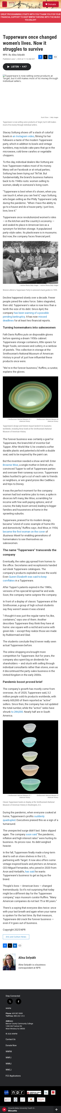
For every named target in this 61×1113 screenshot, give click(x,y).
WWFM (8, 1008)
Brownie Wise (10, 464)
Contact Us (10, 1039)
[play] (4, 1109)
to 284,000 (17, 711)
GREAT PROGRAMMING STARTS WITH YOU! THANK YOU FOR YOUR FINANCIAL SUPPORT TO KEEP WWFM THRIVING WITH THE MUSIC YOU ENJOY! (31, 17)
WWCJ (8, 1070)
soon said (31, 834)
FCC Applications (13, 1076)
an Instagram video (23, 136)
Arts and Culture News (16, 937)
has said (29, 871)
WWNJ (8, 1064)
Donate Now (11, 1045)
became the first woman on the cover (24, 531)
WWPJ (8, 1058)
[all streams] (57, 1109)
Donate (52, 4)
